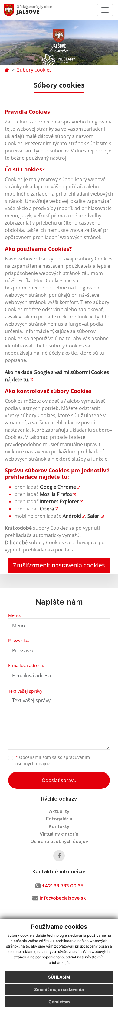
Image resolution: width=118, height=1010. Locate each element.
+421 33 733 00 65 (62, 886)
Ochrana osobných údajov (59, 841)
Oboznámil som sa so (52, 760)
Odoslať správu (59, 780)
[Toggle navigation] (105, 10)
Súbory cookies (34, 69)
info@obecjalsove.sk (63, 898)
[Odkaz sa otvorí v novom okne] (59, 855)
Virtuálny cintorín (59, 834)
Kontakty (59, 826)
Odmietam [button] (59, 1001)
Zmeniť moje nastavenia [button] (59, 989)
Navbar (15, 10)
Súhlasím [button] (59, 977)
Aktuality (59, 811)
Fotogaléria (59, 819)
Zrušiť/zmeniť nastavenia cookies (59, 565)
